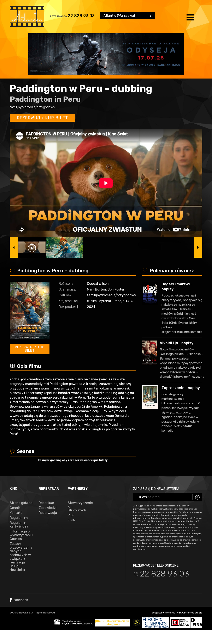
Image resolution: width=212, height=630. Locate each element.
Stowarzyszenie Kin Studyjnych (79, 506)
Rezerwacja (48, 513)
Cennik (15, 508)
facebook (20, 600)
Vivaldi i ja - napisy (176, 343)
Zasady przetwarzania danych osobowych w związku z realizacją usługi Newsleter (21, 557)
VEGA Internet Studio (189, 612)
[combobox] (127, 15)
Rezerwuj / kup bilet (42, 117)
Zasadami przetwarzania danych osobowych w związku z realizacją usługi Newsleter (165, 509)
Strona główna (21, 503)
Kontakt (16, 513)
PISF (71, 515)
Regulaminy (19, 518)
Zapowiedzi (48, 508)
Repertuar (46, 503)
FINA (71, 520)
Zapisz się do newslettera (156, 489)
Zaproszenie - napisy (180, 388)
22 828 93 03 (81, 15)
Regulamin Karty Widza (19, 524)
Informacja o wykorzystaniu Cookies (21, 535)
